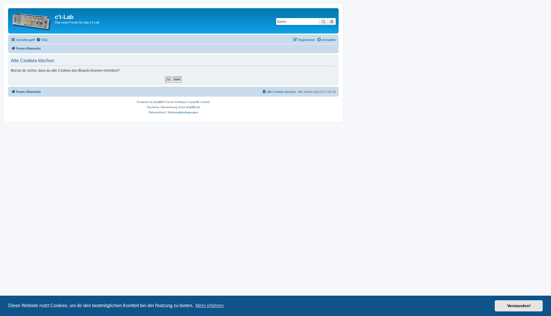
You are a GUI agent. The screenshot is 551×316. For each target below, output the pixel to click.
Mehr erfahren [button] (209, 305)
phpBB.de (193, 107)
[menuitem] (42, 39)
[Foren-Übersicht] (32, 20)
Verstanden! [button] (519, 305)
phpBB (158, 102)
